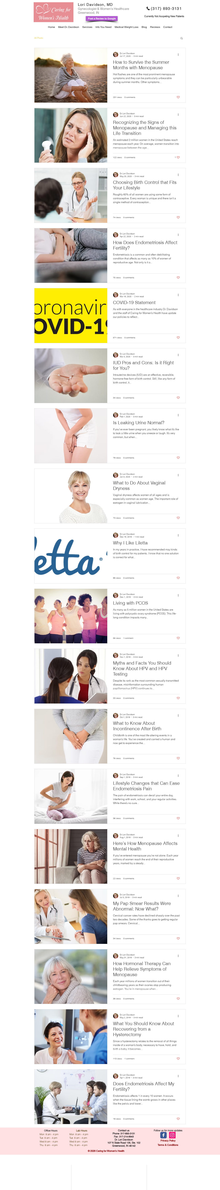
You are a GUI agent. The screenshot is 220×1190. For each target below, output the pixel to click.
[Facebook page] (163, 1135)
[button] (181, 38)
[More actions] (179, 54)
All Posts (38, 37)
